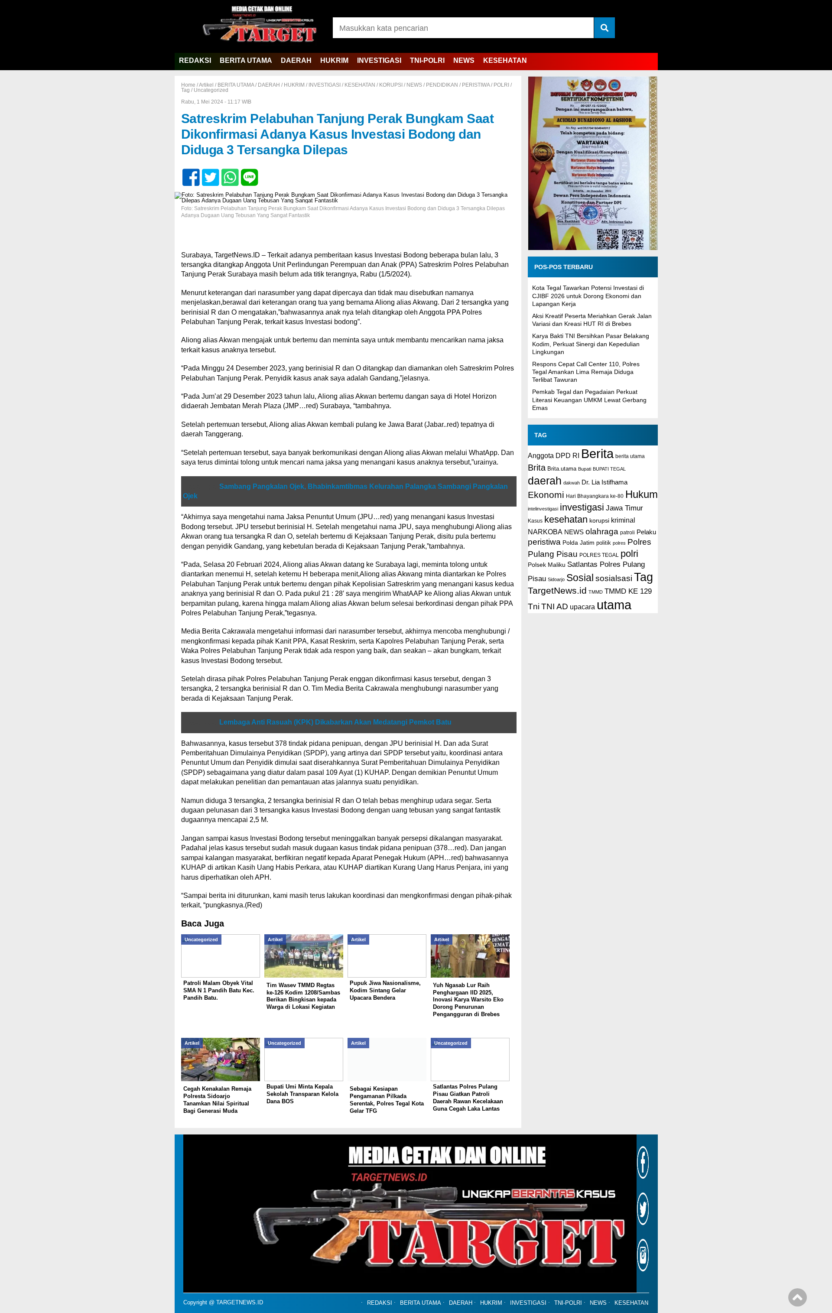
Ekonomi (546, 495)
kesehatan (566, 519)
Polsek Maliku (547, 565)
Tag (185, 90)
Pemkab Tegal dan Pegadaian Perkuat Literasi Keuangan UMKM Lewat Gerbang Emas (589, 399)
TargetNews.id (557, 590)
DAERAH (296, 60)
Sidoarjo (556, 579)
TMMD (595, 592)
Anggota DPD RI (553, 455)
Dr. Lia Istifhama (604, 482)
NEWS (463, 60)
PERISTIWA (476, 85)
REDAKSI (195, 60)
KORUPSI (391, 85)
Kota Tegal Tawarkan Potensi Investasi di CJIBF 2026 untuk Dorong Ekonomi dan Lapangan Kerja (588, 295)
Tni (534, 606)
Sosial (580, 577)
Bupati (584, 468)
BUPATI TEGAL (609, 468)
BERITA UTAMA (246, 60)
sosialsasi (613, 578)
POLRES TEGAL (599, 555)
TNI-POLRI (427, 60)
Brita (537, 467)
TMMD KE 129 (628, 591)
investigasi (582, 507)
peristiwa (544, 541)
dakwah (571, 482)
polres (619, 543)
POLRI (501, 85)
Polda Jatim (578, 542)
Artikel (206, 85)
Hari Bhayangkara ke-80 (595, 496)
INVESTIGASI (379, 60)
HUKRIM (334, 60)
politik (603, 543)
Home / (190, 85)
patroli (627, 533)
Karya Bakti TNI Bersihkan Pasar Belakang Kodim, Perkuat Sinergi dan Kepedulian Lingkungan (590, 343)
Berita (597, 453)
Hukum (641, 494)
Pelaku (646, 532)
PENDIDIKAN (442, 85)
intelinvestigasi (543, 508)
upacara (582, 607)
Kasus (535, 521)
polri (629, 553)
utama (614, 605)
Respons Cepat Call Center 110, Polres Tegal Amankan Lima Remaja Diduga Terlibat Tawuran (586, 372)
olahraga (601, 531)
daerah (545, 480)
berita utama (630, 456)
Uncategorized (211, 90)
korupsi (599, 520)
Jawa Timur (624, 508)
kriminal (623, 520)
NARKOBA (545, 532)
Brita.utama (561, 468)
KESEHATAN (505, 60)
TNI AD (554, 606)
